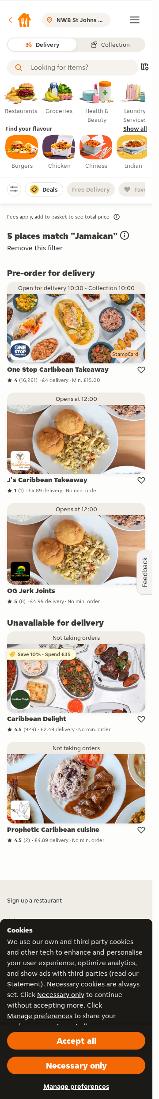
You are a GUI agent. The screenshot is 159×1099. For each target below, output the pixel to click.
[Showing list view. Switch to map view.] (144, 67)
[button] (19, 20)
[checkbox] (22, 152)
